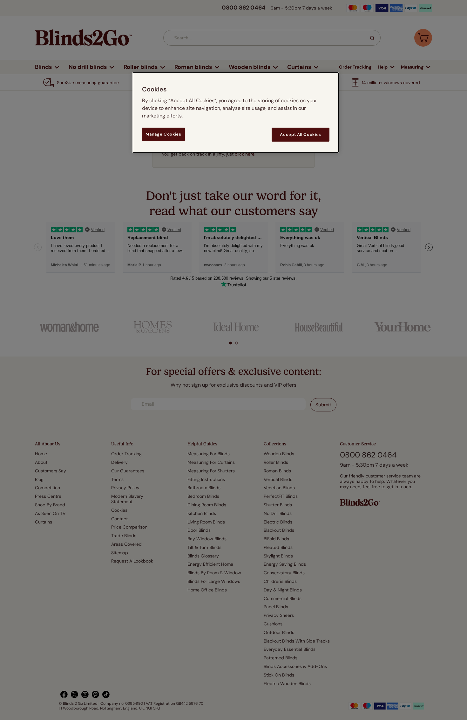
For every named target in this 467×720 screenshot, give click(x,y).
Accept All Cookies (300, 134)
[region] (235, 112)
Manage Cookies (163, 134)
